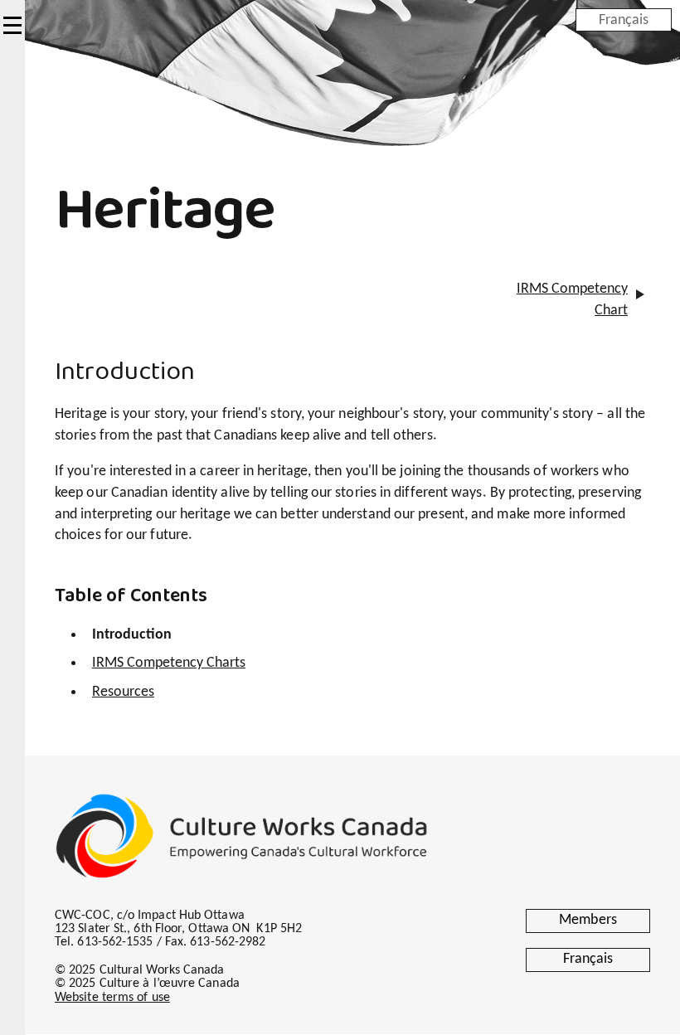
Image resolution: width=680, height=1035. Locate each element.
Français (623, 19)
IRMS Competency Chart (572, 299)
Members (588, 920)
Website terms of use (112, 997)
